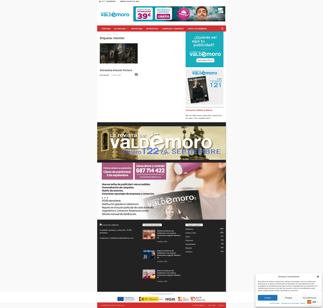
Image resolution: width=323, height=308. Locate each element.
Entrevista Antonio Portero (116, 70)
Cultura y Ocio (190, 233)
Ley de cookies (274, 303)
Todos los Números (197, 28)
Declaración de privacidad (290, 303)
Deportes (188, 248)
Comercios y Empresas (173, 28)
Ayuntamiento (190, 244)
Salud (187, 237)
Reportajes (136, 28)
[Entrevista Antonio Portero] (119, 53)
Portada (106, 28)
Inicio (101, 34)
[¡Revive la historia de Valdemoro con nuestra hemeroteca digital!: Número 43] (149, 234)
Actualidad (120, 28)
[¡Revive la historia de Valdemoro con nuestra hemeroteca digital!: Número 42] (149, 254)
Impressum (304, 303)
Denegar (288, 298)
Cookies (221, 305)
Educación (189, 240)
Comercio (188, 252)
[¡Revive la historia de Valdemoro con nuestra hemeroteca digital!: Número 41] (149, 274)
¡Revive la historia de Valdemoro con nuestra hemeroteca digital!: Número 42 (169, 254)
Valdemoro (189, 229)
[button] (318, 276)
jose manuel (104, 75)
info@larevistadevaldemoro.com (121, 238)
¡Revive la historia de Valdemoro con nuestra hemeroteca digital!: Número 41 (169, 274)
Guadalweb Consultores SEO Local (112, 305)
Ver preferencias (309, 298)
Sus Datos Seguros (199, 305)
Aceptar (267, 298)
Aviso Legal (211, 305)
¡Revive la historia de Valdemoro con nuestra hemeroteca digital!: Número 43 (169, 234)
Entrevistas (152, 28)
